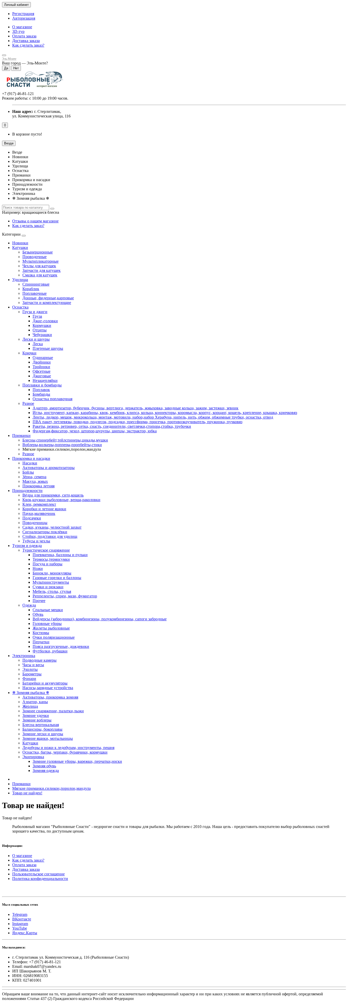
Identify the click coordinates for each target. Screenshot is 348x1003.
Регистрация (23, 13)
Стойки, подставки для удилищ (49, 536)
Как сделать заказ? (28, 45)
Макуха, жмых (35, 481)
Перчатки (41, 642)
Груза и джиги (34, 312)
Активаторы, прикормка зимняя (50, 697)
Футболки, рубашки (50, 651)
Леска (38, 344)
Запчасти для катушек (41, 270)
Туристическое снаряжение (46, 550)
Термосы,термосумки (51, 559)
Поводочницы (34, 522)
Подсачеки (31, 518)
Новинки (20, 243)
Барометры (32, 674)
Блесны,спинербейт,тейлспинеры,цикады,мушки (65, 440)
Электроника (23, 655)
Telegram (19, 914)
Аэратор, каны (35, 702)
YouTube (19, 928)
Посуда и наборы (47, 564)
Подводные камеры (39, 660)
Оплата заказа (24, 36)
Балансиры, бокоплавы (42, 729)
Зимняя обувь (44, 766)
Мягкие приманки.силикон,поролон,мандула (51, 788)
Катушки (20, 247)
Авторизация (23, 18)
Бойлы (28, 472)
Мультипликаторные (40, 261)
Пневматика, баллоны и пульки (60, 555)
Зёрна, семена (34, 477)
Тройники (41, 367)
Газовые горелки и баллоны (57, 578)
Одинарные (43, 357)
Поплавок (41, 389)
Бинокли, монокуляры (52, 573)
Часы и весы (33, 665)
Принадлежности (27, 490)
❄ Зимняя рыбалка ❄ (30, 692)
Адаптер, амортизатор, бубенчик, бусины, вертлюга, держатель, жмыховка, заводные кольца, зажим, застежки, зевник (135, 408)
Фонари (29, 678)
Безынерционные (37, 252)
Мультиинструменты (51, 582)
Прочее (39, 600)
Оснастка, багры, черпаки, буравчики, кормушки (65, 752)
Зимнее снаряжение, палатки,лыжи (53, 711)
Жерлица (30, 706)
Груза (37, 316)
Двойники (42, 362)
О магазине (22, 27)
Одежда (29, 605)
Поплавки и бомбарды (42, 385)
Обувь (38, 614)
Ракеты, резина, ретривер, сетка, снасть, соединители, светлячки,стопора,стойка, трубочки (112, 426)
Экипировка (33, 757)
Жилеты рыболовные (51, 628)
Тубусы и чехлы (36, 541)
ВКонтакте (21, 919)
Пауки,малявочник (38, 513)
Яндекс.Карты (24, 933)
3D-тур (18, 31)
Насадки (29, 463)
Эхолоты (30, 669)
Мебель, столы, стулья (52, 591)
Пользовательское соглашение (38, 874)
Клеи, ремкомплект (39, 504)
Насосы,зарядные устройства (47, 688)
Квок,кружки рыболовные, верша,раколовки (61, 500)
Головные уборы (47, 623)
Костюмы (41, 633)
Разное (28, 403)
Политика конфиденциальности (40, 878)
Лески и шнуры (36, 339)
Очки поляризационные (54, 637)
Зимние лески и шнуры (42, 734)
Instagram (20, 923)
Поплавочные (34, 293)
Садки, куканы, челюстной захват (52, 527)
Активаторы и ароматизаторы (48, 467)
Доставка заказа (26, 40)
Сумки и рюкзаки (48, 587)
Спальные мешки (48, 610)
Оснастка (20, 307)
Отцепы (40, 330)
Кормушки (42, 325)
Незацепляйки (45, 380)
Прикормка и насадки (31, 458)
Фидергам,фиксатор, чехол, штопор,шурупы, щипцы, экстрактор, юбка (95, 431)
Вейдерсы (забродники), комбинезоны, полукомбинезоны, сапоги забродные (100, 619)
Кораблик (30, 289)
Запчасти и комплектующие (46, 302)
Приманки (21, 435)
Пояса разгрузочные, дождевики (61, 646)
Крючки (29, 353)
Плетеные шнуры (48, 348)
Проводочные (34, 257)
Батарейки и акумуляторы (45, 683)
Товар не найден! (27, 793)
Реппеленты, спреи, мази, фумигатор (65, 596)
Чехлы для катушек (39, 266)
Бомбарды (41, 394)
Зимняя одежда (46, 770)
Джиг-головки (45, 321)
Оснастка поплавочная (52, 399)
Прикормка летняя (38, 486)
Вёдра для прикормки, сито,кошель (53, 495)
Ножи (38, 568)
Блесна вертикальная (40, 725)
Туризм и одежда (27, 545)
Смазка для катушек (39, 275)
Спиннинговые (35, 284)
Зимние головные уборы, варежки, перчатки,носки (77, 761)
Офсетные (41, 371)
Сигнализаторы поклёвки (44, 532)
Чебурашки (42, 334)
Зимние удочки (35, 715)
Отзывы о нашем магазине (35, 221)
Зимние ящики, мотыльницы (47, 738)
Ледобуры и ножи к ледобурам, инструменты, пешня (68, 747)
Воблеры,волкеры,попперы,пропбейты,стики (62, 445)
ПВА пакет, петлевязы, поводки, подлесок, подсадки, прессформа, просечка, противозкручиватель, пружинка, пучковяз (137, 422)
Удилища (20, 279)
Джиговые (42, 376)
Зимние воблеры (36, 720)
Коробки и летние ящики (44, 509)
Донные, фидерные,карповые (48, 298)
